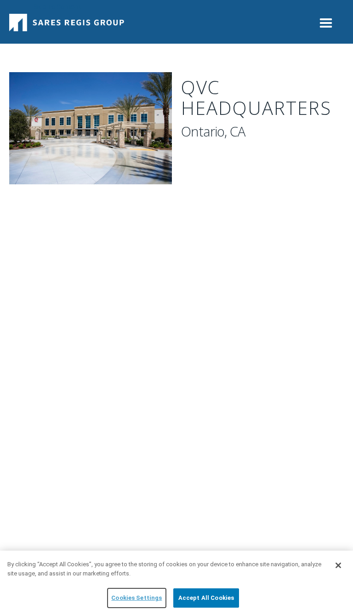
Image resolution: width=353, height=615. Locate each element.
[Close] (338, 565)
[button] (326, 20)
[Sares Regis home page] (66, 19)
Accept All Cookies (206, 597)
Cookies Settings (136, 597)
